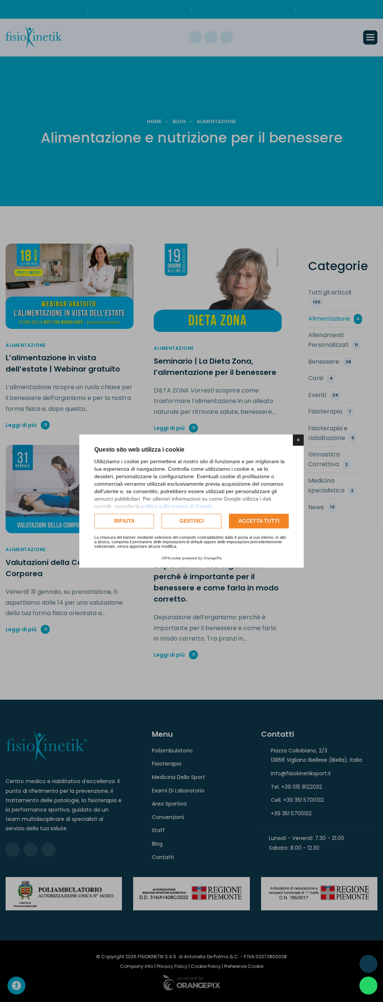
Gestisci (192, 521)
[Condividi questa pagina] (368, 964)
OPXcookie (171, 558)
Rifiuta (124, 521)
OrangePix (212, 558)
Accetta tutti (258, 521)
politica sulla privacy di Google (176, 506)
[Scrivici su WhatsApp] (368, 986)
